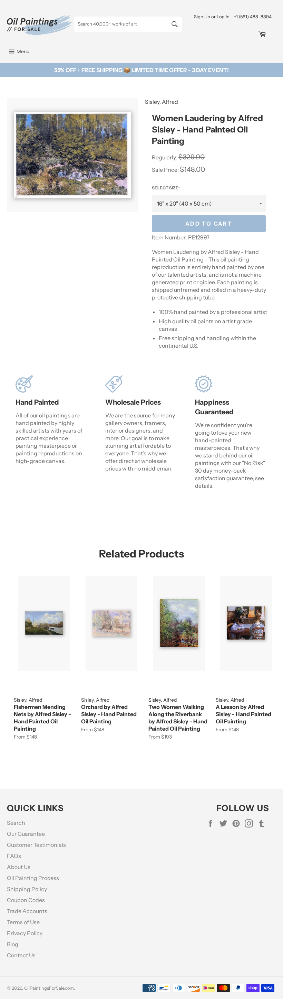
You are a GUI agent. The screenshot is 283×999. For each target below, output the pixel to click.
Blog (12, 944)
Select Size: (165, 187)
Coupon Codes (26, 900)
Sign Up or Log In (212, 16)
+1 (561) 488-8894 (253, 16)
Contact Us (21, 955)
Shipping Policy (27, 889)
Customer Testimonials (36, 844)
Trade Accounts (27, 911)
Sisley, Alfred (161, 101)
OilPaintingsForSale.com (49, 988)
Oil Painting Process (33, 877)
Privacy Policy (24, 933)
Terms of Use (23, 922)
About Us (18, 866)
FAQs (14, 855)
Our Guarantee (26, 833)
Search (16, 822)
